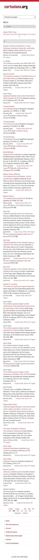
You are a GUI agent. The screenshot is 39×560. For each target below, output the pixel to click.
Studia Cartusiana (11, 532)
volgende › (18, 513)
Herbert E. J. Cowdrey (10, 284)
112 (26, 511)
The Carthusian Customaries (12, 431)
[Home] (16, 7)
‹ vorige (17, 509)
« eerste (10, 509)
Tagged (8, 57)
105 (25, 509)
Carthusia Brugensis (9, 491)
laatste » (25, 513)
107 (33, 509)
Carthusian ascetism (9, 461)
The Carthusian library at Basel (13, 198)
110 (18, 511)
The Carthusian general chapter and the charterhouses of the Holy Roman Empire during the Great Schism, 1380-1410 (18, 306)
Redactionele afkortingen (14, 536)
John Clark (6, 211)
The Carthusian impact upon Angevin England (17, 286)
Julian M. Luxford (8, 74)
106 (29, 509)
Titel (10, 32)
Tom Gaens (7, 429)
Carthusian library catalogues (12, 154)
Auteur (5, 32)
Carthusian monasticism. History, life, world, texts (18, 48)
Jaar (15, 32)
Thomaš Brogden (9, 106)
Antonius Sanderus (9, 489)
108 (10, 511)
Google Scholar (25, 55)
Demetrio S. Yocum (24, 46)
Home (7, 521)
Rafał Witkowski (8, 152)
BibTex (33, 55)
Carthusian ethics (8, 389)
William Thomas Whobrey (11, 174)
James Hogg (7, 94)
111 (22, 511)
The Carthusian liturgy (10, 109)
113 (30, 511)
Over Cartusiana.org (12, 524)
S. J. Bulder (6, 61)
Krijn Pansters (7, 387)
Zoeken (8, 27)
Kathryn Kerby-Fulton (10, 404)
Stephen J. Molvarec (9, 46)
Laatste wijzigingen (12, 543)
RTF (4, 57)
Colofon (8, 539)
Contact (8, 528)
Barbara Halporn (8, 196)
